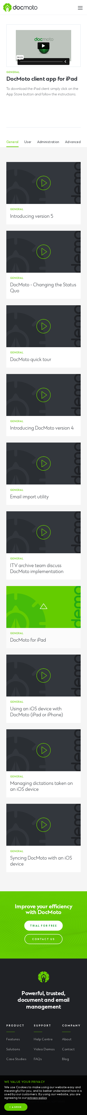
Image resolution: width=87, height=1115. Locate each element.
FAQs (38, 1059)
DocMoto (20, 7)
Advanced (73, 142)
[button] (80, 7)
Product (15, 1025)
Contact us (43, 939)
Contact (68, 1049)
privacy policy (37, 1098)
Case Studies (16, 1059)
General (12, 142)
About (67, 1039)
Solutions (13, 1049)
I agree (16, 1107)
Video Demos (44, 1049)
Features (13, 1039)
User (27, 142)
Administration (48, 142)
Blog (65, 1059)
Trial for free (43, 926)
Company (71, 1025)
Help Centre (43, 1039)
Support (42, 1025)
